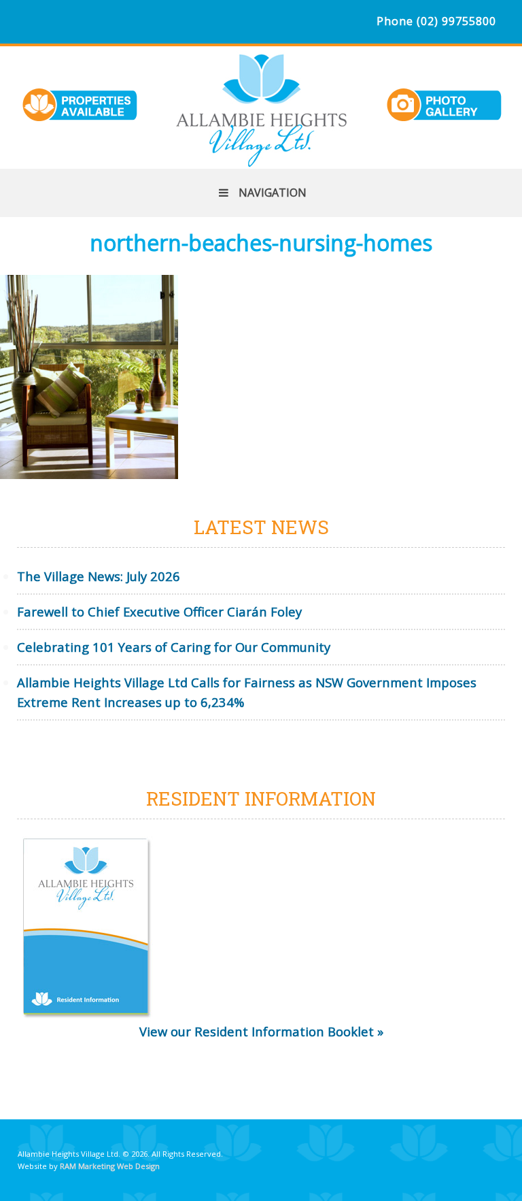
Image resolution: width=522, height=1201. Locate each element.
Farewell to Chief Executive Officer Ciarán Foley (159, 611)
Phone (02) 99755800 (436, 21)
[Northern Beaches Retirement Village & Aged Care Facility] (261, 159)
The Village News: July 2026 (98, 576)
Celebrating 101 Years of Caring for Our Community (173, 646)
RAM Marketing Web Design (110, 1166)
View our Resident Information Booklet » (261, 1031)
